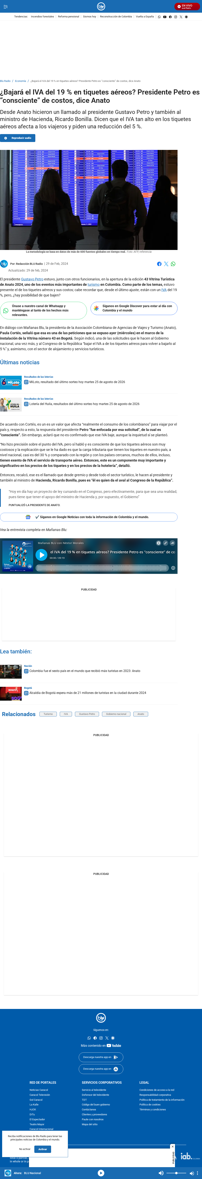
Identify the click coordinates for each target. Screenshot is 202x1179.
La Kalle (34, 1105)
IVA (164, 290)
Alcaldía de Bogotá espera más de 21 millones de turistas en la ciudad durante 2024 (87, 693)
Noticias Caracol (39, 1090)
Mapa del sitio (89, 1124)
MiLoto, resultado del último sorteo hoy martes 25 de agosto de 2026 (77, 382)
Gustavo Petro (32, 279)
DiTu (32, 1114)
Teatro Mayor (37, 1124)
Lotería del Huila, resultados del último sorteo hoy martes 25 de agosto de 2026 (84, 404)
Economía (20, 81)
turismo (94, 284)
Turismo (48, 714)
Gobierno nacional (116, 714)
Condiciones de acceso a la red (156, 1090)
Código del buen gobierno (96, 1105)
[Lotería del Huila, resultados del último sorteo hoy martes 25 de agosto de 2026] (11, 405)
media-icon (101, 1173)
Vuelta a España (145, 16)
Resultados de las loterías (38, 376)
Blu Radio (5, 81)
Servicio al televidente (94, 1090)
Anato (140, 714)
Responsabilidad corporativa (155, 1095)
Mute (161, 1173)
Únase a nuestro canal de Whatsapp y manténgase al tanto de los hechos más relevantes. (40, 310)
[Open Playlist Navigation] (197, 1173)
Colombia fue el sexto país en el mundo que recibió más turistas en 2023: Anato (84, 671)
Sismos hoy (89, 16)
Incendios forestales (42, 16)
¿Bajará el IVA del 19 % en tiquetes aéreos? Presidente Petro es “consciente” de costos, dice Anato (85, 81)
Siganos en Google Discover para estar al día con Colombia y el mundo (137, 308)
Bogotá (28, 687)
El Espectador (37, 1119)
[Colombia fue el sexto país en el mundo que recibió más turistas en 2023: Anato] (11, 672)
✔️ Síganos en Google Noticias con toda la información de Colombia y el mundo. (92, 517)
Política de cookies (150, 1105)
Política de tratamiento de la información (161, 1100)
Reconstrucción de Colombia (116, 16)
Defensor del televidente (95, 1095)
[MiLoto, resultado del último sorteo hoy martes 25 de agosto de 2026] (11, 383)
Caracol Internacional (41, 1129)
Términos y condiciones (152, 1109)
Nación (28, 665)
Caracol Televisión (40, 1095)
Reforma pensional (68, 16)
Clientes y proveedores (94, 1114)
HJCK (33, 1109)
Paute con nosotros (93, 1119)
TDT (84, 1100)
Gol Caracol (36, 1100)
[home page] (101, 6)
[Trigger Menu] (5, 6)
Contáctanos (89, 1109)
